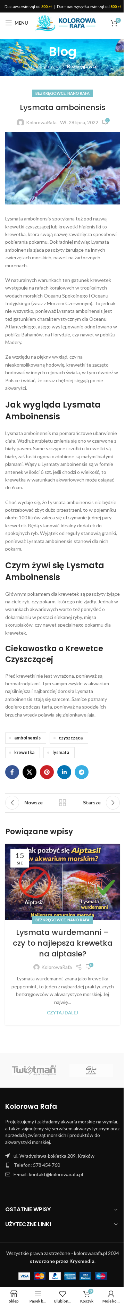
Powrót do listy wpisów (62, 803)
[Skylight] (91, 1070)
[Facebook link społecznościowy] (12, 772)
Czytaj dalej (62, 1012)
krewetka (24, 752)
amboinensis (27, 737)
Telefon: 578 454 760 (37, 1165)
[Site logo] (65, 22)
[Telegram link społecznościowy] (82, 772)
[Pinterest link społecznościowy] (47, 772)
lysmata (60, 752)
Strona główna (44, 66)
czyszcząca (71, 737)
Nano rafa (78, 93)
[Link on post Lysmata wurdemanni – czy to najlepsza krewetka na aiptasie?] (62, 882)
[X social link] (29, 772)
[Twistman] (33, 1070)
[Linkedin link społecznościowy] (64, 772)
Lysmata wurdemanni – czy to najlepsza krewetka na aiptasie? (62, 943)
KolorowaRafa (41, 122)
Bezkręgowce (82, 66)
